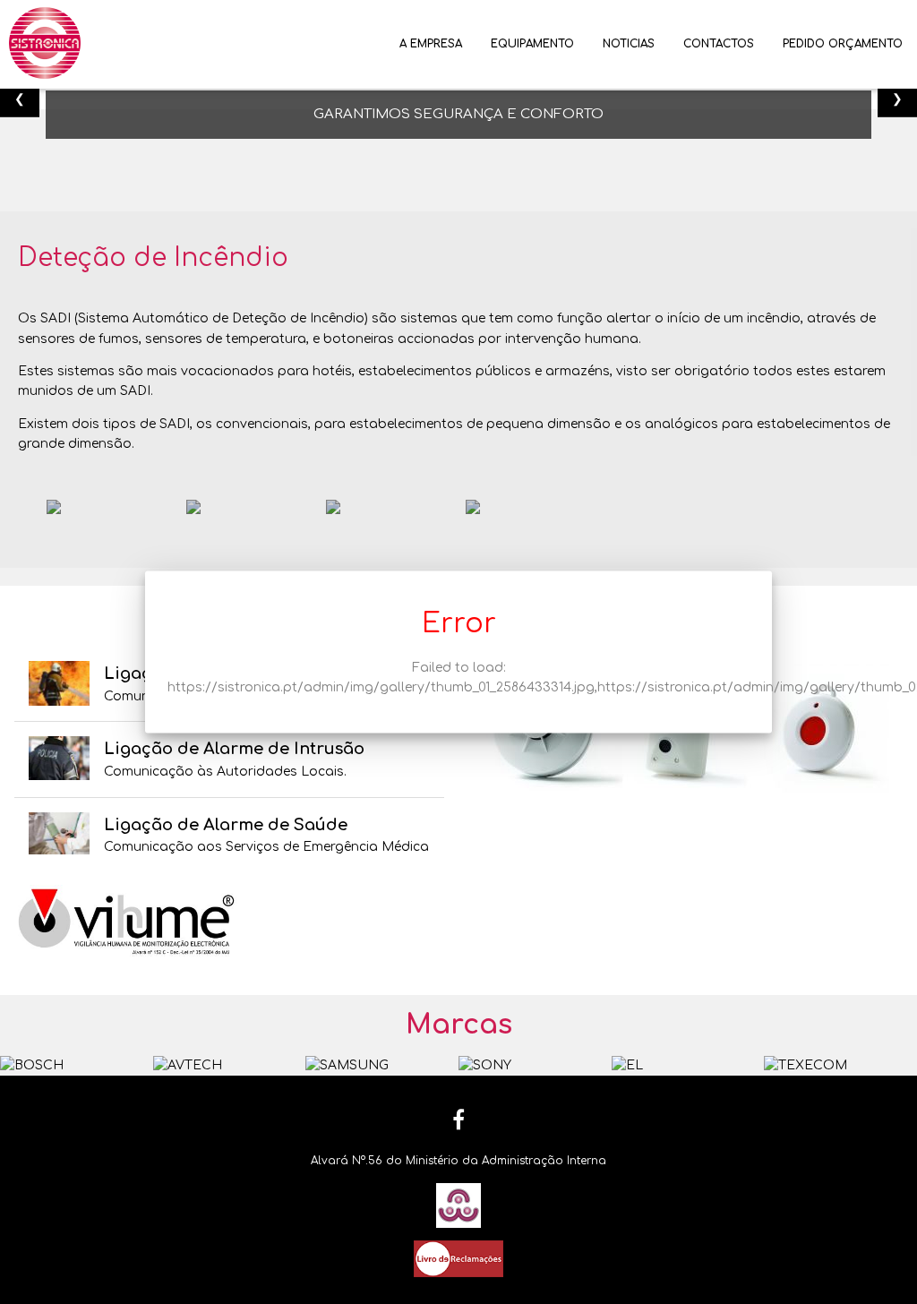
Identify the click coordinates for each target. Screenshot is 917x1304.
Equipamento (532, 44)
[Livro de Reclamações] (458, 1258)
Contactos (718, 44)
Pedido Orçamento (843, 44)
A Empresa (430, 44)
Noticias (629, 44)
